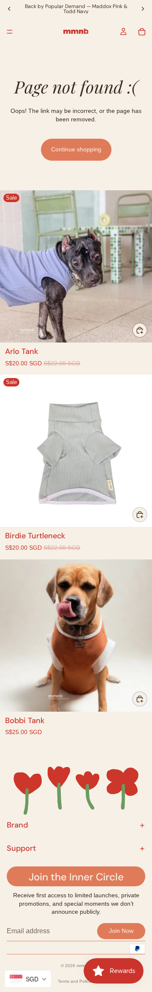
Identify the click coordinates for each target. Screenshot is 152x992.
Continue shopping (76, 149)
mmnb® (83, 965)
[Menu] (9, 31)
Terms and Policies (76, 981)
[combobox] (28, 979)
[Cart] (142, 31)
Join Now (121, 930)
